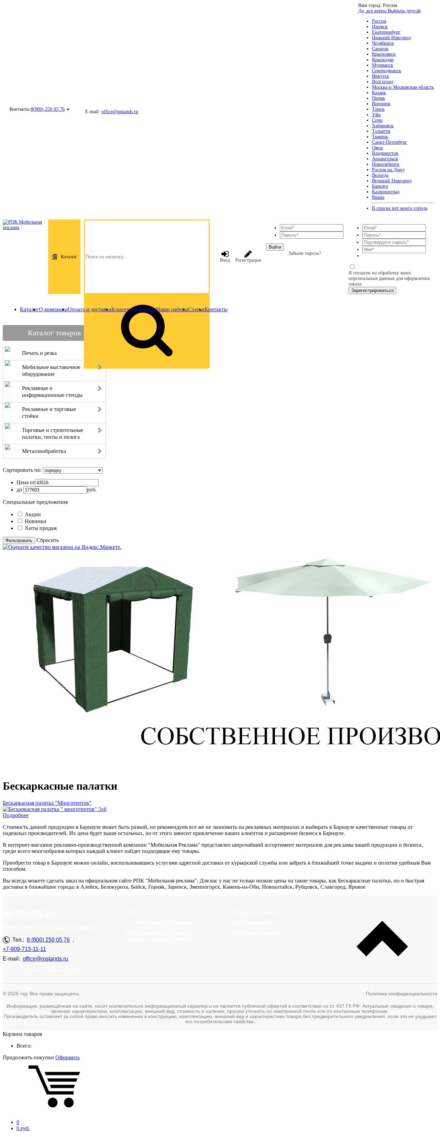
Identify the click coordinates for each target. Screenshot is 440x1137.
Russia (378, 197)
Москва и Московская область (403, 87)
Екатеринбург (386, 32)
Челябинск (383, 43)
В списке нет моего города (399, 208)
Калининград (385, 191)
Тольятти (381, 131)
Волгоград (382, 81)
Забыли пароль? (304, 253)
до (19, 489)
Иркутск (380, 76)
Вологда (380, 175)
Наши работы (172, 309)
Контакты (216, 309)
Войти (275, 247)
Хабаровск (383, 125)
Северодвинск (386, 70)
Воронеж (381, 103)
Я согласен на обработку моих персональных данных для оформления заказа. (389, 278)
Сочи (377, 120)
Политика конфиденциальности (401, 993)
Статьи (196, 309)
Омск (377, 147)
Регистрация (248, 260)
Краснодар (383, 59)
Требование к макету (257, 933)
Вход (225, 260)
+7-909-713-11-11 (24, 949)
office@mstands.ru (119, 111)
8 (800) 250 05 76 (48, 940)
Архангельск (385, 158)
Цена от (25, 482)
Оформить (67, 1057)
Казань (379, 92)
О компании (53, 309)
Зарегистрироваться (372, 290)
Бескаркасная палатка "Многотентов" (47, 803)
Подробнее (16, 815)
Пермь (378, 98)
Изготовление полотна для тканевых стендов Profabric (160, 936)
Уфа (376, 114)
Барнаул (380, 186)
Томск (378, 109)
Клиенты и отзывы (133, 309)
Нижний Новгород (391, 37)
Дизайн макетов (251, 922)
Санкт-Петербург (389, 142)
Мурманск (382, 65)
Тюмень (380, 136)
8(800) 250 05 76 (48, 109)
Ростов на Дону (388, 169)
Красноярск (384, 54)
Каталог (69, 256)
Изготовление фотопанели (159, 922)
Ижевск (380, 26)
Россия (379, 21)
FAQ (130, 912)
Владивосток (385, 153)
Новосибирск (385, 164)
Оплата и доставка (89, 309)
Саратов (380, 48)
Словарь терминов (255, 912)
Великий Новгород (391, 180)
